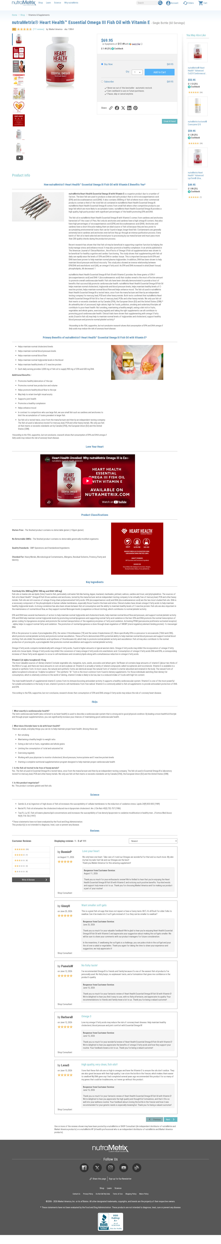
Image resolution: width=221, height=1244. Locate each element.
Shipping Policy (130, 1194)
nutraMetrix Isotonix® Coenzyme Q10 (197, 123)
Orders (191, 2)
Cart (205, 2)
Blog (136, 1167)
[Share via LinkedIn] (129, 108)
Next (168, 1119)
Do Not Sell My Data (103, 1194)
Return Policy (143, 1194)
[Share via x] (123, 108)
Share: (104, 108)
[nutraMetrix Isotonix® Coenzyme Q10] (197, 106)
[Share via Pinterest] (135, 108)
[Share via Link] (110, 108)
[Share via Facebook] (117, 108)
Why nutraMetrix (71, 2)
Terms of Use (118, 1194)
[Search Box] (160, 3)
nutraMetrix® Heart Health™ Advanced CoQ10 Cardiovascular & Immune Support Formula (197, 73)
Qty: (128, 71)
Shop (40, 2)
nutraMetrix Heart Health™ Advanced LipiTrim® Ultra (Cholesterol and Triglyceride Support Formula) (196, 179)
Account (174, 2)
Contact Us (76, 1194)
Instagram (110, 1167)
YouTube (123, 1167)
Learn (48, 2)
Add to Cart (159, 72)
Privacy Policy (88, 1194)
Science (57, 2)
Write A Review (28, 879)
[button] (137, 44)
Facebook (84, 1167)
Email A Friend (170, 121)
